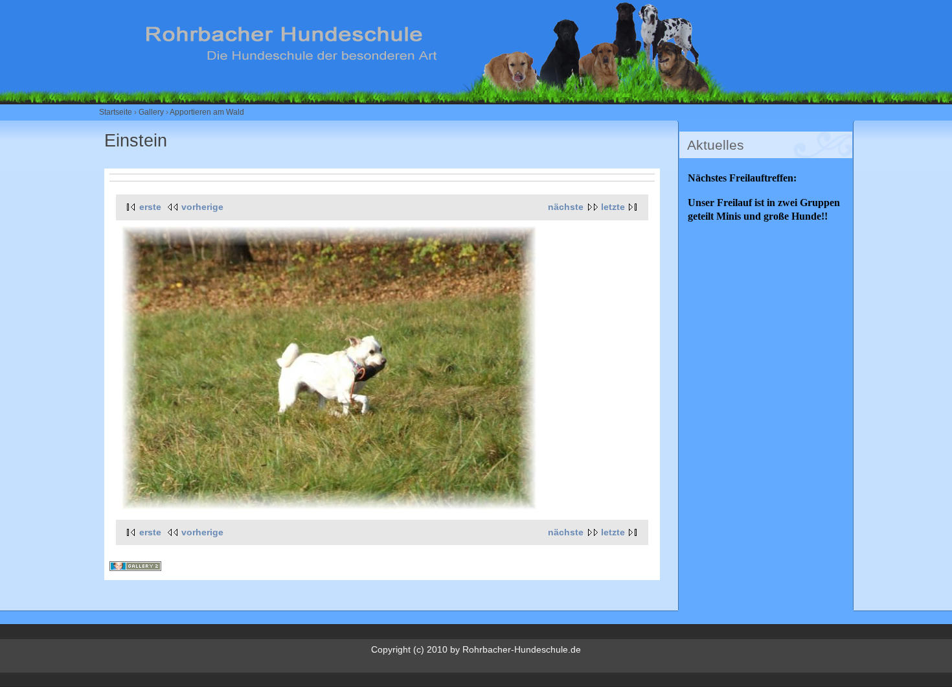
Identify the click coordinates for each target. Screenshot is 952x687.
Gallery (151, 112)
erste (150, 207)
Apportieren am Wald (207, 112)
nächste (566, 207)
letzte (613, 207)
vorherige (202, 207)
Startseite (115, 112)
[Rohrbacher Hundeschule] (439, 89)
